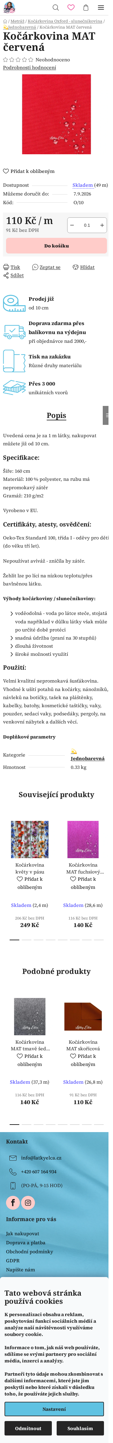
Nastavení (54, 1409)
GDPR (13, 1260)
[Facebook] (13, 1203)
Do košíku (56, 245)
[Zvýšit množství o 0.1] (102, 225)
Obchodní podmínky (29, 1251)
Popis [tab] (56, 415)
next (106, 845)
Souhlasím (80, 1428)
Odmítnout (28, 1428)
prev (6, 845)
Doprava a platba (26, 1242)
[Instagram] (28, 1203)
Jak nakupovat (22, 1233)
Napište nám (20, 1269)
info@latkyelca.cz (41, 1157)
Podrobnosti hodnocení (29, 67)
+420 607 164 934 (38, 1171)
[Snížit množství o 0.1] (72, 225)
